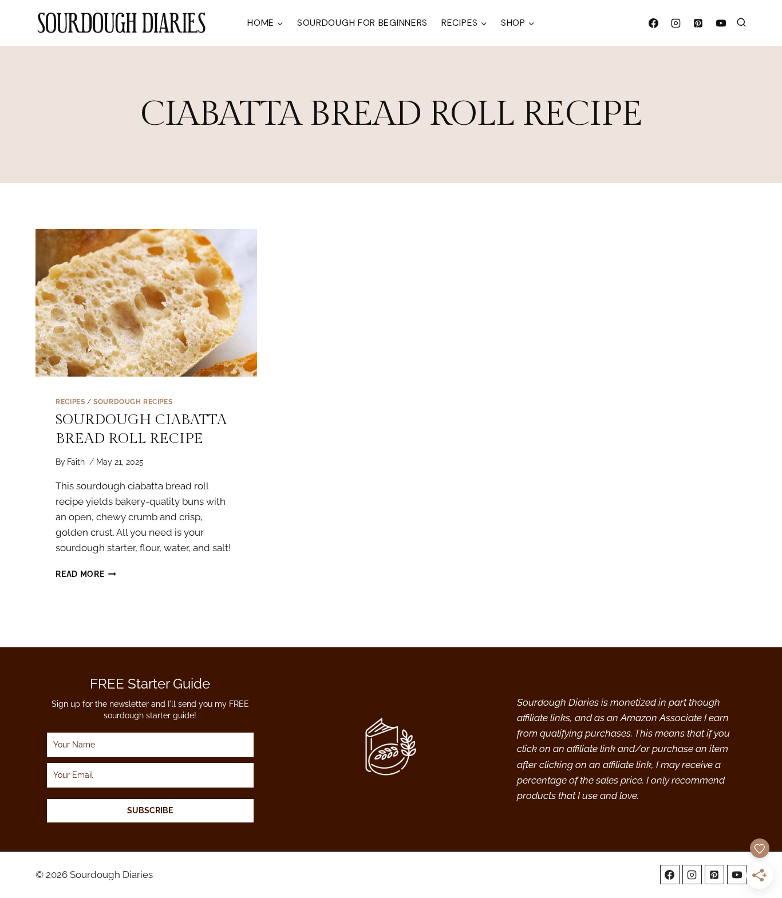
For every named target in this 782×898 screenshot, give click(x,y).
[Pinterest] (698, 23)
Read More (86, 574)
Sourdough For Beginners (362, 23)
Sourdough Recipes (132, 402)
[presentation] (146, 303)
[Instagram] (676, 23)
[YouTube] (720, 23)
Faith (76, 461)
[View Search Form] (741, 23)
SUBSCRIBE (150, 810)
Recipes (70, 402)
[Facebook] (653, 23)
